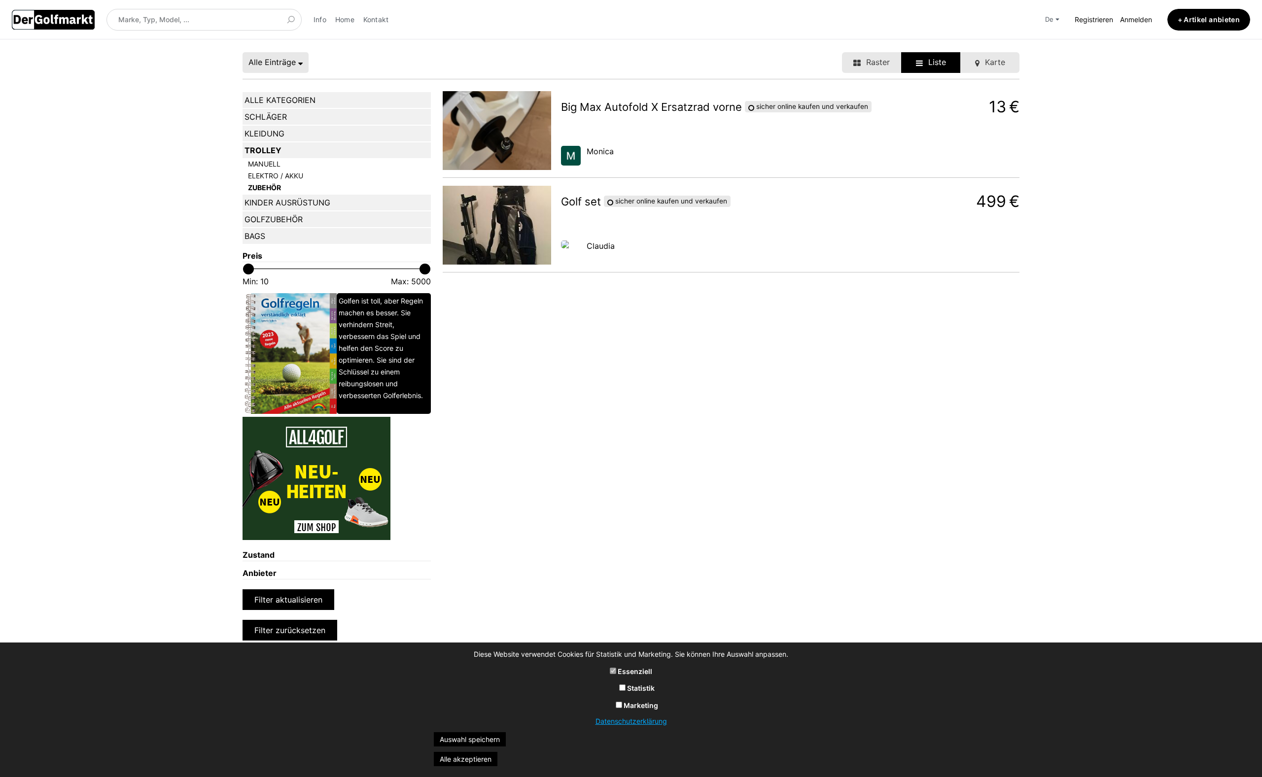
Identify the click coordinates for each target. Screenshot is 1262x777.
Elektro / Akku (275, 175)
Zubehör (264, 187)
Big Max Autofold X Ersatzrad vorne (653, 107)
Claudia (601, 246)
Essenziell (634, 671)
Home (344, 19)
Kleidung (264, 133)
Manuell (264, 164)
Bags (255, 236)
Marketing (640, 705)
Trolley (263, 150)
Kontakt (376, 19)
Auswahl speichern (470, 739)
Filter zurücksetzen (289, 630)
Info (320, 19)
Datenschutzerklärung (631, 721)
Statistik (640, 688)
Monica (600, 151)
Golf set (582, 201)
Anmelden (1136, 19)
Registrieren (1094, 19)
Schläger (266, 117)
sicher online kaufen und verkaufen (811, 107)
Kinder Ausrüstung (287, 202)
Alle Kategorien (280, 100)
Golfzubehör (274, 219)
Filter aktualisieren (288, 600)
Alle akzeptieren (465, 759)
